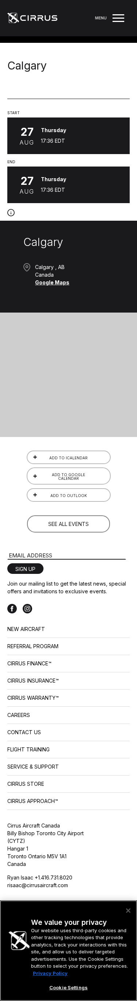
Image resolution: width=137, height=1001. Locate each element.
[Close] (128, 911)
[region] (68, 950)
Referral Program (32, 646)
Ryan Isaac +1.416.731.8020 (39, 877)
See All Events (68, 524)
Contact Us (24, 732)
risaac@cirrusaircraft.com (37, 885)
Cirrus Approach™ (32, 801)
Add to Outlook (68, 495)
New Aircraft (26, 629)
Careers (18, 715)
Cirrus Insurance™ (33, 680)
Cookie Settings (68, 987)
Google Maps (52, 282)
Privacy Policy (50, 973)
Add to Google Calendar (68, 477)
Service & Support (33, 766)
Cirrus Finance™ (29, 663)
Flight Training (28, 749)
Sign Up (25, 569)
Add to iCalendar (68, 458)
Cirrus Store (25, 784)
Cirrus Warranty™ (33, 698)
